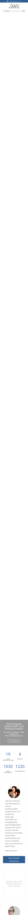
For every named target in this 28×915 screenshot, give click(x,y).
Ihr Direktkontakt (14, 741)
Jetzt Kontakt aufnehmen (14, 859)
